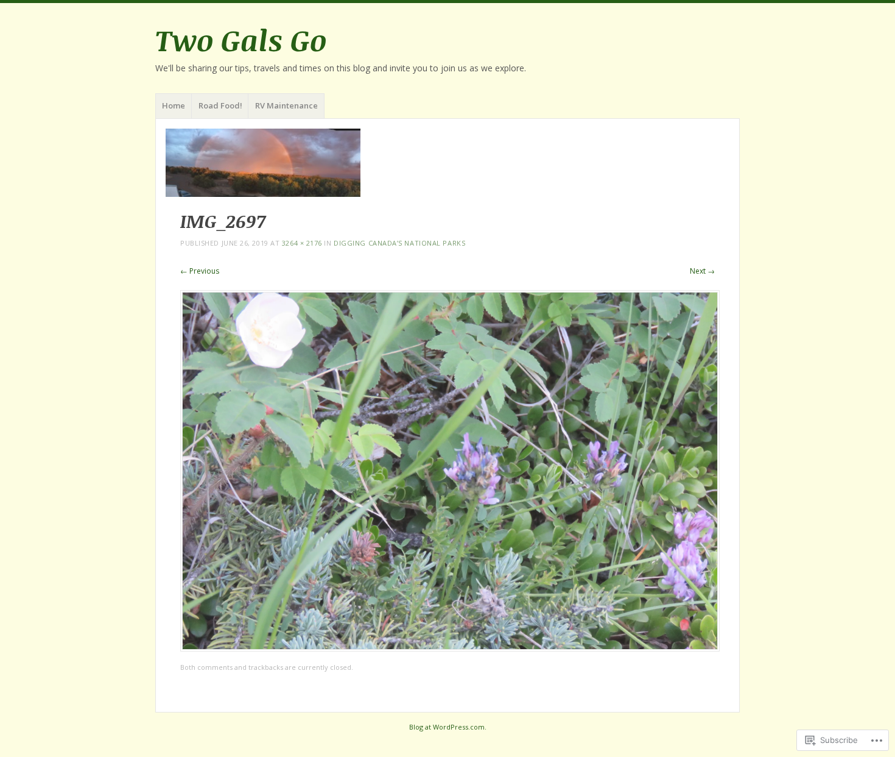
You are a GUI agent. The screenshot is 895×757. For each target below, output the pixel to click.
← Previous (199, 271)
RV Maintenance (286, 105)
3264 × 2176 (302, 242)
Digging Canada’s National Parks (399, 242)
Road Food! (220, 105)
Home (173, 105)
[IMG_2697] (450, 648)
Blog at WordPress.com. (447, 726)
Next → (702, 271)
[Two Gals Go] (447, 163)
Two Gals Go (240, 40)
